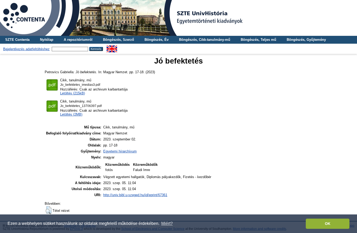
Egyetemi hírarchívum (120, 151)
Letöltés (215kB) (72, 93)
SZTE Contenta (17, 40)
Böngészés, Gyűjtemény (306, 40)
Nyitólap (46, 40)
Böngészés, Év (157, 40)
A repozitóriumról (78, 40)
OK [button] (327, 223)
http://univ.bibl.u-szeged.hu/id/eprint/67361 (135, 195)
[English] (112, 47)
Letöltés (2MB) (71, 114)
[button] (48, 210)
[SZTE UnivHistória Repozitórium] (178, 18)
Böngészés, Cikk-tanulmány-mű (204, 40)
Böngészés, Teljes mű (258, 40)
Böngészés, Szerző (118, 40)
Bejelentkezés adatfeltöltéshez (26, 49)
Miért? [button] (167, 223)
